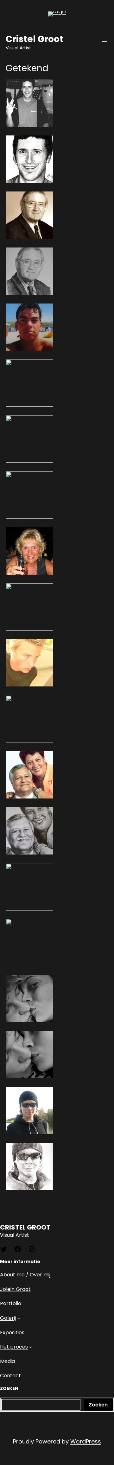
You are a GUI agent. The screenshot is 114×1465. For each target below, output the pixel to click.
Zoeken (98, 1404)
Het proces (14, 1346)
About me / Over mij (25, 1274)
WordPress (85, 1441)
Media (7, 1361)
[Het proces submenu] (30, 1347)
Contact (10, 1375)
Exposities (12, 1332)
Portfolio (10, 1303)
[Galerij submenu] (18, 1318)
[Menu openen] (104, 43)
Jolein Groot (15, 1289)
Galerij (8, 1318)
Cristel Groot (34, 39)
